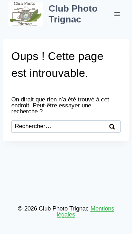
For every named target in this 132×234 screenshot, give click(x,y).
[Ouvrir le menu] (117, 13)
